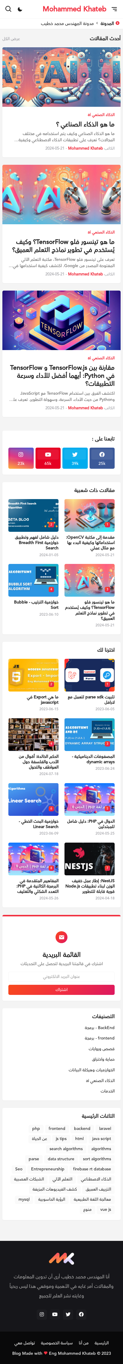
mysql (24, 1199)
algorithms (101, 1149)
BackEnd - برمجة (100, 1028)
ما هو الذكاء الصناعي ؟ (85, 124)
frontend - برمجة (100, 1038)
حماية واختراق (103, 1059)
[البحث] (8, 9)
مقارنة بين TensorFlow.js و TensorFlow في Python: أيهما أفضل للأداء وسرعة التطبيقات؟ (62, 376)
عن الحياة (39, 1139)
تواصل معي (24, 1343)
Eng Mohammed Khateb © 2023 (80, 1353)
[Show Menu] (115, 9)
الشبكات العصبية (29, 1179)
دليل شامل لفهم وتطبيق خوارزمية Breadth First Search (37, 543)
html (79, 1139)
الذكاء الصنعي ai (100, 1081)
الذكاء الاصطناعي (96, 1179)
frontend (57, 1128)
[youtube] (55, 1315)
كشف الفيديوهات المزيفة (55, 1189)
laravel (105, 1128)
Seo (18, 1169)
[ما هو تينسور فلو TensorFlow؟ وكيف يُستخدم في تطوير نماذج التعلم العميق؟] (61, 194)
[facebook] (81, 1315)
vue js (105, 1209)
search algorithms (66, 1149)
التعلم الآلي (62, 1179)
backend (82, 1128)
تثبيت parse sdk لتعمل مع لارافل (91, 699)
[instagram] (42, 1315)
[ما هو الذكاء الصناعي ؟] (61, 77)
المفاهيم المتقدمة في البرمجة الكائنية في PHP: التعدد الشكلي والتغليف (37, 886)
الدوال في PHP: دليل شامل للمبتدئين (91, 824)
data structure (61, 1159)
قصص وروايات (102, 1049)
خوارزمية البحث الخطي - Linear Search (39, 824)
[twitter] (68, 1315)
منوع (87, 1209)
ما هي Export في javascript (43, 699)
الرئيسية (102, 1343)
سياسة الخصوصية (57, 1343)
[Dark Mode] (20, 9)
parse (34, 1159)
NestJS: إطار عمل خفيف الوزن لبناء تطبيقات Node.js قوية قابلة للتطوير (90, 886)
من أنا (84, 1343)
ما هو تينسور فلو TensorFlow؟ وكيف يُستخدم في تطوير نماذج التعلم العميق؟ (63, 246)
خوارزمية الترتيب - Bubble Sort (36, 605)
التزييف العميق (98, 1189)
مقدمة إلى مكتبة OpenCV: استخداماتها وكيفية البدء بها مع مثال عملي (90, 543)
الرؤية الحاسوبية (51, 1199)
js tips (61, 1139)
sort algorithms (97, 1159)
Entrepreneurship (47, 1169)
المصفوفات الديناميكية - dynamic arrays (93, 759)
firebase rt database (92, 1169)
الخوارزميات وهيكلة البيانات (92, 1070)
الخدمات (108, 1091)
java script (101, 1139)
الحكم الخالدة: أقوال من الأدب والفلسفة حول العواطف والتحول (39, 762)
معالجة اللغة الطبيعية (92, 1199)
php (36, 1128)
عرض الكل (11, 39)
